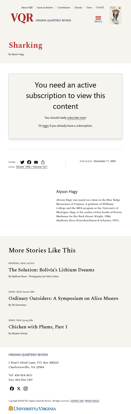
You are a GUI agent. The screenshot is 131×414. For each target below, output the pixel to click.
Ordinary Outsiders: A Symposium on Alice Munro (63, 298)
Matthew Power (19, 276)
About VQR (27, 8)
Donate (78, 8)
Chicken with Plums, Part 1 (38, 327)
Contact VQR (77, 401)
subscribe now (76, 118)
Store (89, 8)
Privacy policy (92, 401)
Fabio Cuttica (52, 276)
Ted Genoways (19, 305)
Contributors (63, 8)
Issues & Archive (45, 8)
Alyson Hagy (18, 54)
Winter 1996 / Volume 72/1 (31, 167)
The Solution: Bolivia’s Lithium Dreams (51, 270)
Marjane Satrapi (19, 333)
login (45, 126)
